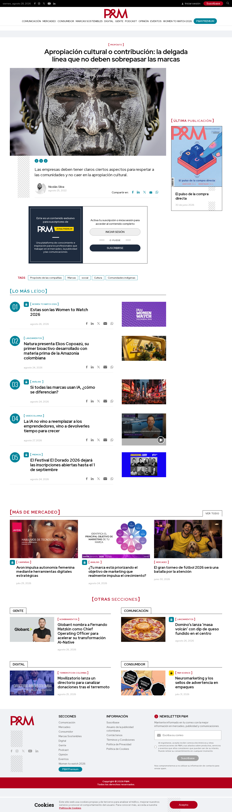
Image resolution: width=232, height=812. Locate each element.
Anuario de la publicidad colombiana (119, 728)
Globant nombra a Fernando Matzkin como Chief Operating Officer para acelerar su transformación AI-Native (82, 633)
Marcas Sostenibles (89, 21)
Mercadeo (49, 21)
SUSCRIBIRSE (115, 248)
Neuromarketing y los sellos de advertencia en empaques (196, 682)
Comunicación (31, 21)
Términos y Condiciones (120, 740)
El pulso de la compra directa (192, 196)
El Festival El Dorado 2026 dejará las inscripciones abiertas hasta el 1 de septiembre (62, 465)
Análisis (95, 562)
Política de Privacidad (118, 744)
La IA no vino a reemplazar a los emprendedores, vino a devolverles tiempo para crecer (57, 426)
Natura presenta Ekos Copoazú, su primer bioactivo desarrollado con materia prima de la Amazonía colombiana (56, 351)
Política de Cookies (70, 807)
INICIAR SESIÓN (115, 232)
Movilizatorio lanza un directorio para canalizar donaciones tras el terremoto (84, 682)
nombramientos (68, 619)
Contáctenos (114, 735)
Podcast (131, 21)
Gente (119, 21)
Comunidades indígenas (121, 277)
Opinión (144, 21)
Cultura (98, 277)
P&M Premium (205, 21)
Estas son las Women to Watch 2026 (59, 312)
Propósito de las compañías (46, 277)
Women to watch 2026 (177, 21)
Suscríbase (213, 3)
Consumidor (66, 21)
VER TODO (212, 513)
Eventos (156, 21)
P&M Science (183, 673)
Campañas (23, 562)
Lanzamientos (185, 619)
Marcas (72, 277)
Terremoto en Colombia (72, 673)
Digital (108, 21)
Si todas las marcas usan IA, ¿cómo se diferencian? (62, 390)
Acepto (183, 805)
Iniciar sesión (192, 3)
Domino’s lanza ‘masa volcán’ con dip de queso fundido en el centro (197, 629)
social (85, 277)
